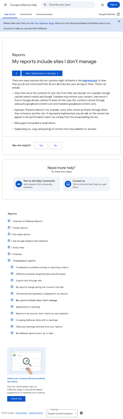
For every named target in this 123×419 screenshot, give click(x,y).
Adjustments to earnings (28, 307)
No (55, 145)
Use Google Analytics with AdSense (30, 241)
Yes (41, 145)
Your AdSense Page (44, 23)
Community (26, 14)
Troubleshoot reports (24, 260)
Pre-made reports (21, 234)
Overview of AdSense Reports (27, 221)
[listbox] (62, 413)
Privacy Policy (21, 413)
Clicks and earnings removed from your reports (39, 326)
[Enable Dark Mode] (81, 413)
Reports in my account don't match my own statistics (42, 313)
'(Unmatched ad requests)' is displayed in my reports (42, 293)
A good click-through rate (29, 280)
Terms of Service (36, 413)
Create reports (20, 228)
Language (54, 409)
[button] (5, 4)
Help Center (10, 14)
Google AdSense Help (23, 5)
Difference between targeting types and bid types (40, 274)
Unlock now (16, 398)
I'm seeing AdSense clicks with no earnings (37, 320)
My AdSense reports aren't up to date (34, 333)
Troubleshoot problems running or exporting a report (42, 267)
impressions (89, 80)
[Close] (119, 21)
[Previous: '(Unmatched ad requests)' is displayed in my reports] (16, 73)
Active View (18, 247)
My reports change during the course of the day (40, 287)
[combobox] (72, 4)
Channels (17, 254)
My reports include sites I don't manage (36, 300)
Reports (12, 213)
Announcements (44, 14)
